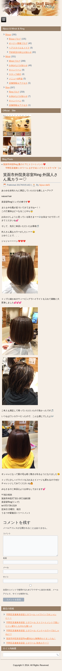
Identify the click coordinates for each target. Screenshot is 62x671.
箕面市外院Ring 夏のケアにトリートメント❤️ (24, 164)
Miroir (7, 56)
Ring (7, 87)
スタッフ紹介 (15, 74)
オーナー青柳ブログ (18, 43)
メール (6, 567)
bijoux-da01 (44, 185)
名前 (5, 558)
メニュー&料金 (16, 78)
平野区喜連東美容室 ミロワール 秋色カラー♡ (27, 643)
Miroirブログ (14, 61)
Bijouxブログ (15, 39)
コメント (7, 533)
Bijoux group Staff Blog (31, 3)
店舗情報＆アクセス (18, 83)
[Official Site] (31, 135)
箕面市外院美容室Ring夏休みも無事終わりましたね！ (31, 638)
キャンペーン (15, 70)
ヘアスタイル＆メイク (19, 48)
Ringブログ (14, 92)
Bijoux (8, 34)
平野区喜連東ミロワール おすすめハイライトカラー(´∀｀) (32, 168)
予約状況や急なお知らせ (20, 52)
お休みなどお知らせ (18, 65)
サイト (6, 577)
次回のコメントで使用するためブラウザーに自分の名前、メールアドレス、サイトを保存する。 (30, 592)
